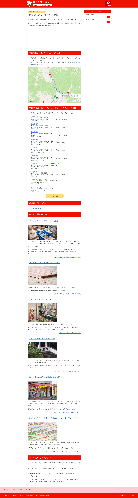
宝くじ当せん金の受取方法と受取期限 (44, 377)
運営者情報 (42, 495)
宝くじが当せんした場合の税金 (42, 339)
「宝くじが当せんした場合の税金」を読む (68, 371)
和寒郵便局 (34, 116)
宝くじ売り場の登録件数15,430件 (42, 5)
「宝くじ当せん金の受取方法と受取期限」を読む (67, 412)
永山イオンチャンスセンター (40, 187)
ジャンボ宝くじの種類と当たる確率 (44, 221)
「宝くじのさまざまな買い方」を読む (70, 333)
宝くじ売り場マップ (43, 2)
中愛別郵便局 (35, 171)
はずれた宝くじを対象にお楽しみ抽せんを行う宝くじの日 (53, 418)
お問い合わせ (49, 495)
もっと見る (54, 196)
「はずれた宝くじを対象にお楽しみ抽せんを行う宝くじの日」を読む (61, 451)
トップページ (4, 489)
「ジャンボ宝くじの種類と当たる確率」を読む (67, 257)
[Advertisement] (54, 38)
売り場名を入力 (90, 19)
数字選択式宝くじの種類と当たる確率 (44, 263)
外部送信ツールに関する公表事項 (21, 495)
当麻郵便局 (34, 147)
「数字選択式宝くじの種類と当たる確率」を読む (67, 294)
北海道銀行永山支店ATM (39, 179)
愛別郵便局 (34, 132)
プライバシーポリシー (6, 495)
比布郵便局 (34, 124)
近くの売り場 (108, 5)
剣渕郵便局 (34, 155)
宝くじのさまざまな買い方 (40, 299)
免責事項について (34, 495)
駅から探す (13, 489)
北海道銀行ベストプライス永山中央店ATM (45, 163)
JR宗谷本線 (35, 208)
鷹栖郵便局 (34, 140)
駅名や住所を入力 (90, 14)
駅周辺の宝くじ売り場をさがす (37, 12)
